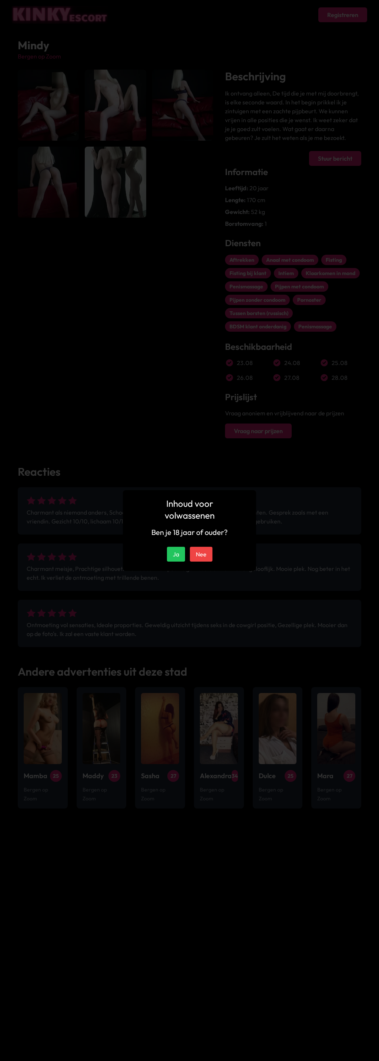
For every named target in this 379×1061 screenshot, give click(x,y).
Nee (201, 554)
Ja (176, 554)
